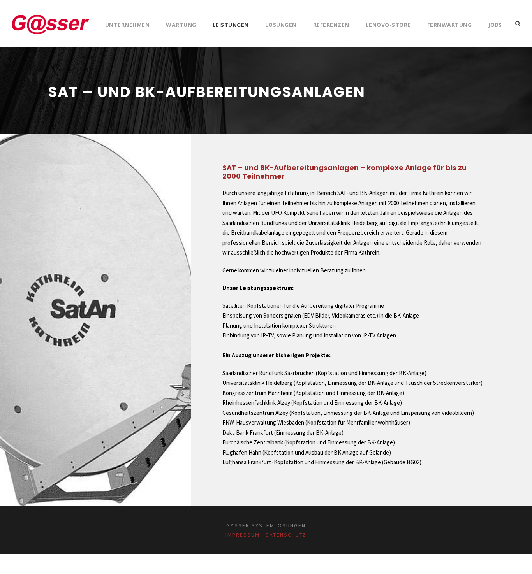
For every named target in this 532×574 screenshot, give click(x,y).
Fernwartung (449, 24)
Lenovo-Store (388, 24)
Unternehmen (127, 24)
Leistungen (231, 24)
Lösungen (281, 24)
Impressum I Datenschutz (266, 534)
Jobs (495, 24)
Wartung (181, 24)
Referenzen (331, 24)
